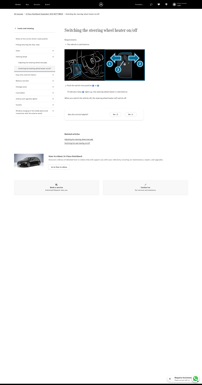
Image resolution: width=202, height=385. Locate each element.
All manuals (18, 14)
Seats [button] (18, 51)
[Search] (151, 4)
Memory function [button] (22, 81)
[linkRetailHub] (166, 4)
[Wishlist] (158, 4)
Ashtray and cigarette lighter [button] (26, 99)
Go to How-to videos (59, 167)
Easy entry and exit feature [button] (26, 75)
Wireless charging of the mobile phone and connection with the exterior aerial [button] (32, 112)
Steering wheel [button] (21, 57)
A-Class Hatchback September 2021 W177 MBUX (44, 14)
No (129, 114)
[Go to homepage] (101, 4)
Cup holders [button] (20, 93)
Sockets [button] (19, 105)
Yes (114, 114)
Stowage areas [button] (21, 87)
